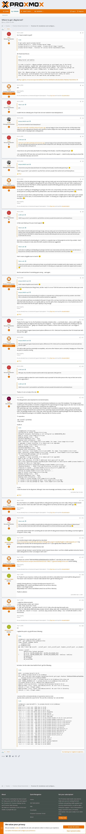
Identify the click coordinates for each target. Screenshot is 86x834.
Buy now (52, 95)
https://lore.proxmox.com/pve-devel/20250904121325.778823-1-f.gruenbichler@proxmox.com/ (42, 561)
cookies (17, 828)
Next (8, 29)
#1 (82, 33)
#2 (82, 85)
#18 (82, 574)
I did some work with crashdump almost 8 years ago (31, 127)
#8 (82, 211)
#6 (82, 161)
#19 (82, 600)
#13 (82, 397)
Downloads (33, 810)
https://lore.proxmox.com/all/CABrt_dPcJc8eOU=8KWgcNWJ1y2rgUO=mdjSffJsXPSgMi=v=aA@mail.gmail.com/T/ (47, 542)
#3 (82, 101)
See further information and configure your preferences (20, 830)
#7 (82, 179)
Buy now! (63, 818)
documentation (65, 95)
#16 (82, 538)
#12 (82, 366)
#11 (82, 337)
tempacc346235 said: (23, 121)
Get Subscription (35, 803)
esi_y (4, 22)
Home (32, 799)
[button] (32, 11)
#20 (82, 626)
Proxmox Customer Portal (37, 813)
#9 (82, 278)
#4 (82, 118)
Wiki (31, 806)
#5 (82, 136)
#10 (82, 320)
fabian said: (21, 104)
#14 (82, 500)
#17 (82, 557)
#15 (82, 518)
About (32, 817)
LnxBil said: (21, 139)
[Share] (80, 33)
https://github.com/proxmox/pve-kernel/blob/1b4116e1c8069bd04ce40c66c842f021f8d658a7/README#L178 (48, 80)
